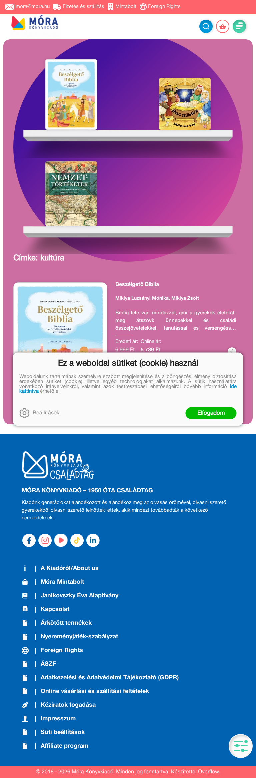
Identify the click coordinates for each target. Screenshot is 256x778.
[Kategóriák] (241, 746)
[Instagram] (45, 540)
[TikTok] (77, 540)
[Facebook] (29, 540)
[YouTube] (61, 540)
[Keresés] (206, 26)
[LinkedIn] (93, 540)
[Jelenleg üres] (222, 26)
